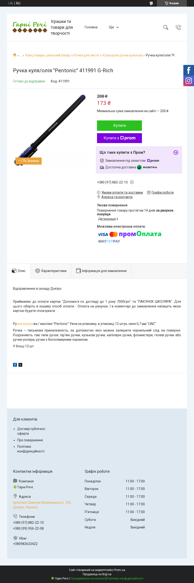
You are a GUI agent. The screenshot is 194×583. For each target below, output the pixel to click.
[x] (20, 365)
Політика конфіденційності (125, 578)
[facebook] (15, 365)
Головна (91, 27)
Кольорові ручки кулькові (122, 55)
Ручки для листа (86, 55)
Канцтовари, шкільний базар (47, 55)
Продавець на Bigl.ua (97, 574)
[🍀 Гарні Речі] (29, 27)
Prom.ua (119, 570)
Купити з (111, 138)
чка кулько (25, 324)
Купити (119, 125)
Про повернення (30, 440)
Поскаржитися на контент (87, 578)
